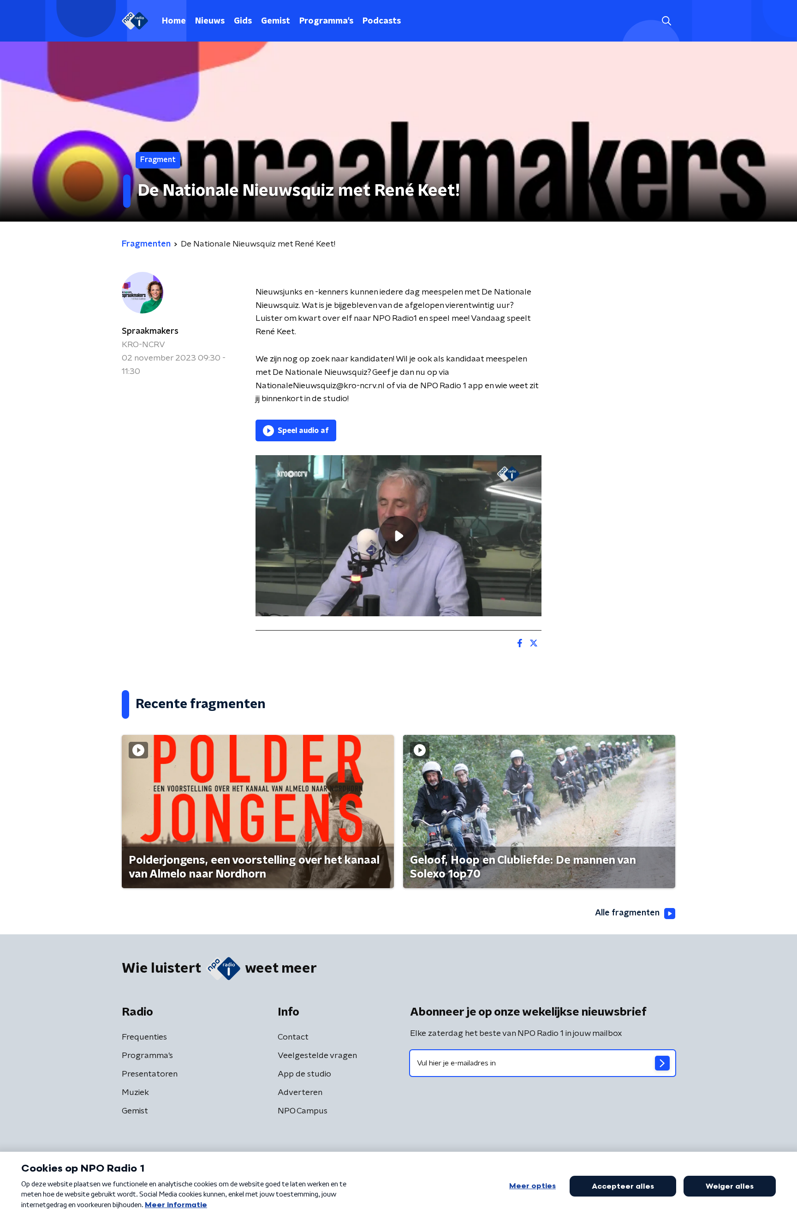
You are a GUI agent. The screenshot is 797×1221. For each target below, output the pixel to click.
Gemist (275, 21)
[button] (666, 21)
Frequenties (144, 1037)
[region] (398, 535)
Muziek (135, 1093)
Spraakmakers (150, 331)
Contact (293, 1037)
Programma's (326, 21)
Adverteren (300, 1093)
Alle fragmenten (627, 913)
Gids (243, 21)
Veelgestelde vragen (317, 1056)
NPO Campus (302, 1111)
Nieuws (210, 21)
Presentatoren (150, 1074)
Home (174, 21)
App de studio (304, 1074)
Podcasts (382, 21)
